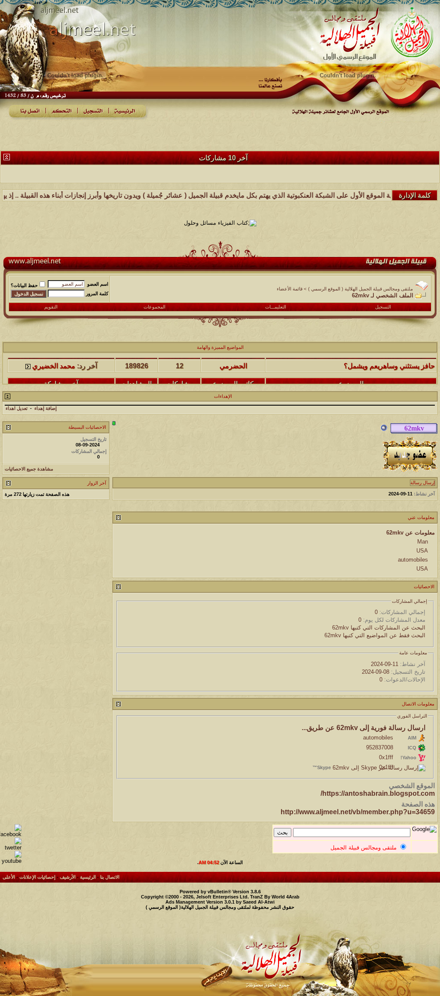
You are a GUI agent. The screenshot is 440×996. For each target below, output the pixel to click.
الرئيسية (88, 877)
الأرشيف (68, 877)
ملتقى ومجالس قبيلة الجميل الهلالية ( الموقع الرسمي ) (360, 288)
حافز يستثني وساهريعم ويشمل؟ (389, 357)
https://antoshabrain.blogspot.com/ (378, 793)
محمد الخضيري (53, 357)
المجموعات (154, 306)
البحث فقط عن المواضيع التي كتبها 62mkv (374, 635)
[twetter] (10, 847)
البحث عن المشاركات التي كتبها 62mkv (378, 627)
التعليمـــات (275, 306)
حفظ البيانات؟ (24, 285)
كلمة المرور (97, 293)
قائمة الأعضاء (289, 288)
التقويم (51, 306)
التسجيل (383, 306)
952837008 (379, 747)
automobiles (378, 737)
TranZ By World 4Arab (274, 896)
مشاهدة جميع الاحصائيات (29, 468)
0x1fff (386, 757)
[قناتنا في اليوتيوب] (10, 861)
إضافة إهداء (45, 408)
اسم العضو (97, 284)
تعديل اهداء (17, 408)
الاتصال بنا (109, 877)
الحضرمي (233, 357)
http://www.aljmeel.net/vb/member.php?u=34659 (358, 812)
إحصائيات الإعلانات (37, 877)
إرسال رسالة (422, 482)
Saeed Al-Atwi (259, 901)
